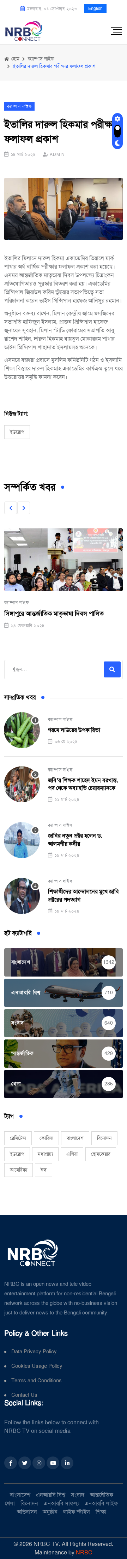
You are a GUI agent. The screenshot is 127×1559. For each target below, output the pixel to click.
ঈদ (44, 1170)
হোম (14, 58)
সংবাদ (77, 1495)
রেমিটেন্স (18, 1138)
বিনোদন (104, 1138)
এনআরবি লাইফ (101, 1503)
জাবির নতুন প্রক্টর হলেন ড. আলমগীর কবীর (75, 839)
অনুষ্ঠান (50, 1512)
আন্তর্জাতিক (101, 1495)
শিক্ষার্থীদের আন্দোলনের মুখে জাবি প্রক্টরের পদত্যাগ (83, 895)
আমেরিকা (18, 1170)
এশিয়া (72, 1154)
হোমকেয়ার (100, 1154)
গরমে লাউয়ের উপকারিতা (74, 730)
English (95, 8)
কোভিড (46, 1138)
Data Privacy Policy (34, 1351)
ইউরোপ (17, 432)
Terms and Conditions (36, 1380)
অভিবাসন (27, 1512)
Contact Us (24, 1395)
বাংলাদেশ (75, 1138)
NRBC (84, 1552)
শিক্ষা (101, 1512)
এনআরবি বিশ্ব (50, 1495)
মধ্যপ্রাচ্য (45, 1154)
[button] (10, 508)
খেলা (10, 1503)
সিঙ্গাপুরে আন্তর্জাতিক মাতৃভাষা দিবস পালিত (54, 613)
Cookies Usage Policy (36, 1366)
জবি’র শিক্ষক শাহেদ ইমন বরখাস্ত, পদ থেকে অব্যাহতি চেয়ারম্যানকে (83, 784)
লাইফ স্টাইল (76, 1512)
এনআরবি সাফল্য (61, 1503)
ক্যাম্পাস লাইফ (16, 602)
